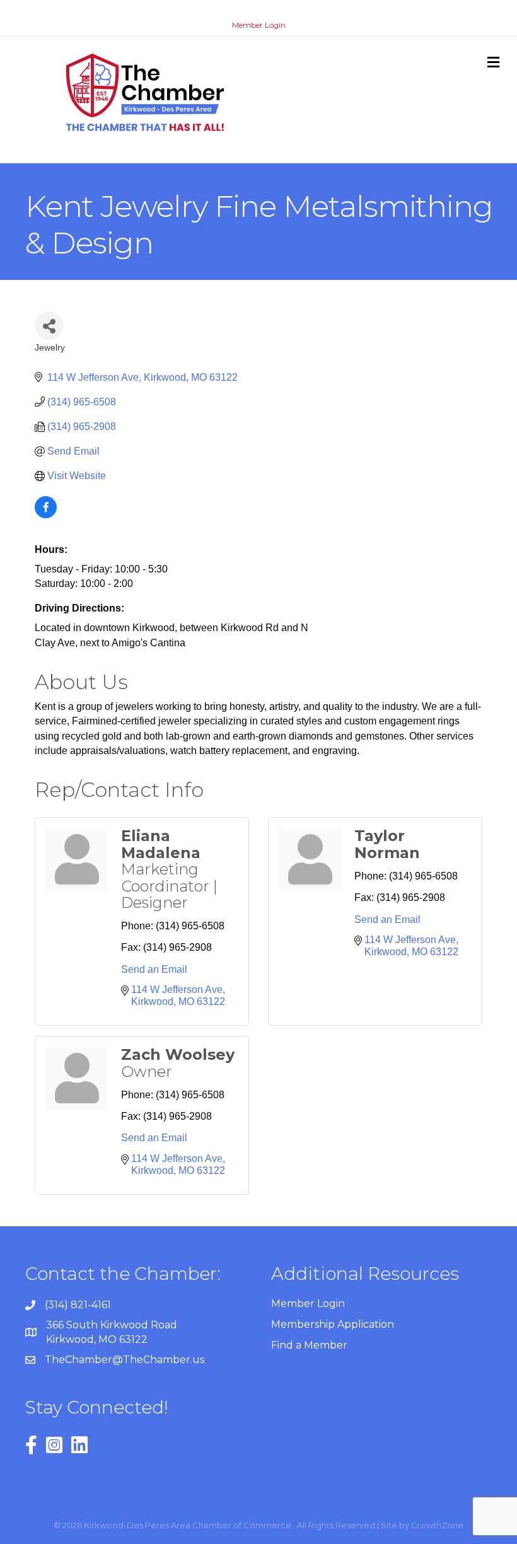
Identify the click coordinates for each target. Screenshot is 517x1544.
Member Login (259, 25)
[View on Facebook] (46, 514)
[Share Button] (49, 325)
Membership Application (332, 1324)
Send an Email (154, 969)
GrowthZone (437, 1525)
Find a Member (309, 1345)
